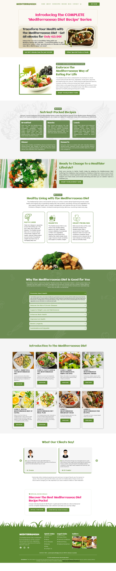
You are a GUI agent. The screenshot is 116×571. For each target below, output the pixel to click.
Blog (46, 546)
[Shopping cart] (80, 4)
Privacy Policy (62, 537)
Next (96, 460)
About (47, 539)
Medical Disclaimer (64, 544)
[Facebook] (21, 548)
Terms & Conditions (64, 539)
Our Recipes (49, 541)
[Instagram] (24, 548)
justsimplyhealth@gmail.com (55, 552)
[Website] (28, 548)
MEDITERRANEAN (26, 4)
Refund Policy (62, 541)
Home (47, 537)
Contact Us (48, 548)
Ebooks (47, 544)
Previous (20, 460)
